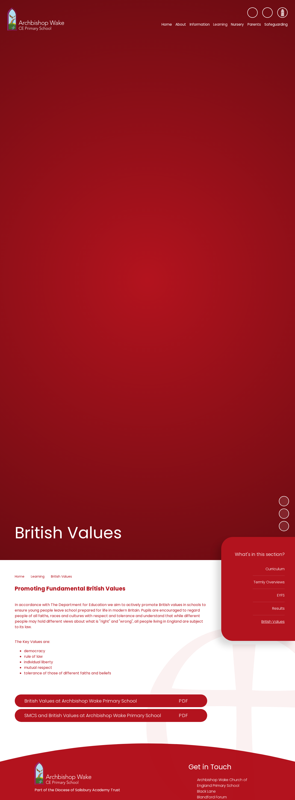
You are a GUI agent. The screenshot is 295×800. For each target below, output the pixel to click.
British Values (61, 576)
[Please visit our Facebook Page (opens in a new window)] (252, 12)
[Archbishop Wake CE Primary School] (35, 19)
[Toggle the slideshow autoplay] (284, 526)
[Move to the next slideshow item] (284, 501)
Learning (37, 576)
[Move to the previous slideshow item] (284, 514)
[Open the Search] (267, 12)
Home (19, 576)
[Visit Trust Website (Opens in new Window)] (282, 12)
